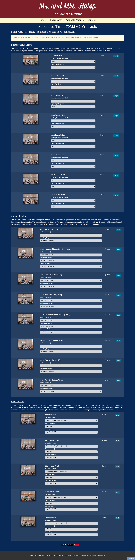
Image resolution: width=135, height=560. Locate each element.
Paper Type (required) (57, 64)
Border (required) (45, 232)
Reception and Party (51, 32)
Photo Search (55, 20)
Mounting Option (50, 418)
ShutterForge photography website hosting (82, 555)
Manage (132, 1)
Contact (92, 20)
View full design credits (99, 555)
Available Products (75, 20)
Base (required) (50, 423)
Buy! (116, 56)
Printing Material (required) (59, 58)
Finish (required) (45, 264)
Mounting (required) (46, 238)
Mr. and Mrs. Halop (67, 6)
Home (42, 20)
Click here (63, 224)
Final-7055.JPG (19, 32)
